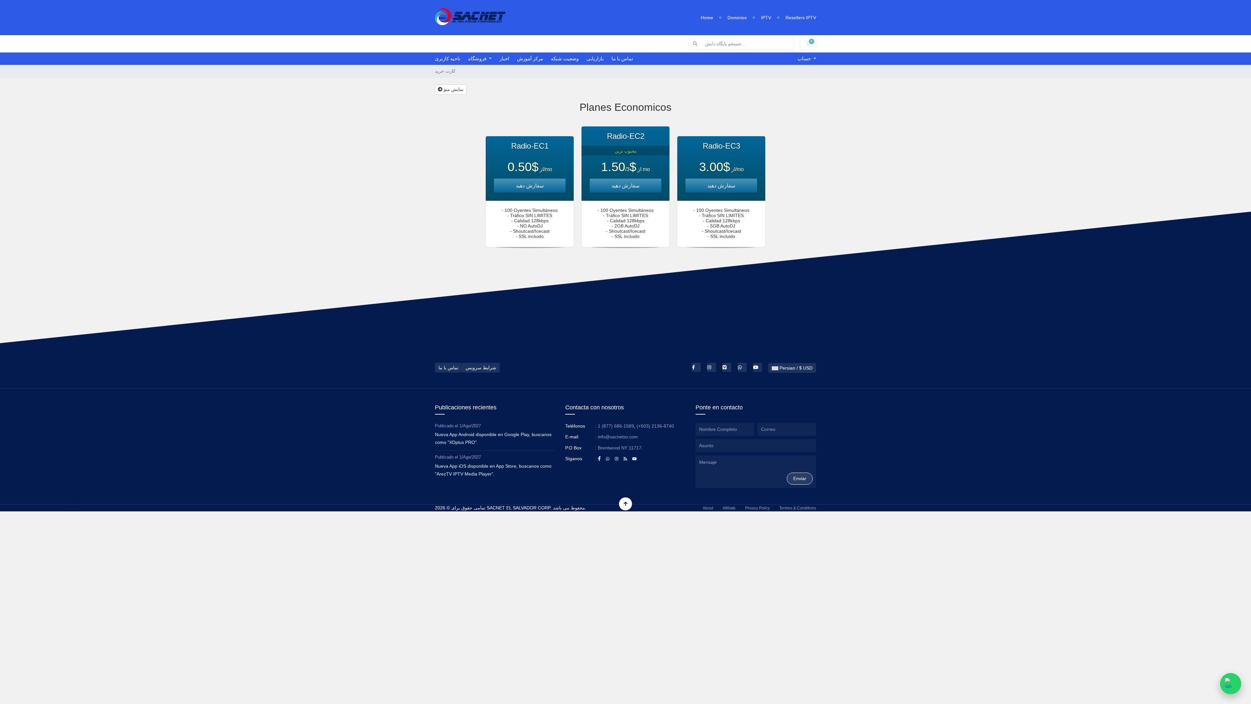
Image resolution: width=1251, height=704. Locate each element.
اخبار (504, 58)
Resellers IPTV (800, 17)
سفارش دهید (530, 185)
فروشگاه (478, 58)
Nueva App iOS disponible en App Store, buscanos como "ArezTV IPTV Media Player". (493, 470)
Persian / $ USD (795, 368)
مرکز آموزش (530, 58)
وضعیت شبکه (565, 58)
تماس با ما (622, 58)
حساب (805, 58)
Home (707, 17)
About (708, 508)
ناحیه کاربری (447, 58)
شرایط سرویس (481, 367)
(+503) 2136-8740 (655, 426)
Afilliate (729, 508)
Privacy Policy (757, 508)
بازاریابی (595, 58)
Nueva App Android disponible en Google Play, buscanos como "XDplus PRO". (493, 438)
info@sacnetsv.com (618, 436)
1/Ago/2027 (470, 425)
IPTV (766, 17)
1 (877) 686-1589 (616, 426)
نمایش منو (453, 89)
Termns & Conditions (797, 508)
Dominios (737, 17)
